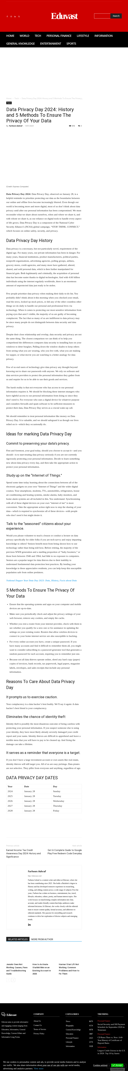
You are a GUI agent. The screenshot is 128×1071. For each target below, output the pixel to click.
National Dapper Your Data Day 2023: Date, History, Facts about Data (41, 580)
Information (102, 1047)
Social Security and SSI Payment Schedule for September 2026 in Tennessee (111, 1027)
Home (9, 98)
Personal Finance (104, 1021)
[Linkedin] (15, 16)
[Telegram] (60, 133)
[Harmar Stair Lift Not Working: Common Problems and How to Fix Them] (70, 954)
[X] (19, 16)
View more (38, 1068)
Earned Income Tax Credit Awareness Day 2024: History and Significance (23, 853)
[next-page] (13, 980)
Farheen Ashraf (15, 126)
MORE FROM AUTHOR (42, 939)
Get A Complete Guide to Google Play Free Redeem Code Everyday (65, 852)
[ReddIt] (45, 133)
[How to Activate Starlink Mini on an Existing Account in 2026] (43, 954)
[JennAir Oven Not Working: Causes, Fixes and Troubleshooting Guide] (17, 954)
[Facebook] (7, 16)
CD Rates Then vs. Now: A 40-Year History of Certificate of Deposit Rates (110, 1040)
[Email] (52, 133)
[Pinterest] (24, 133)
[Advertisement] (64, 71)
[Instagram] (11, 16)
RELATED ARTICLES (18, 939)
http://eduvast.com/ (35, 876)
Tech (17, 98)
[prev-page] (8, 980)
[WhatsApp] (31, 133)
